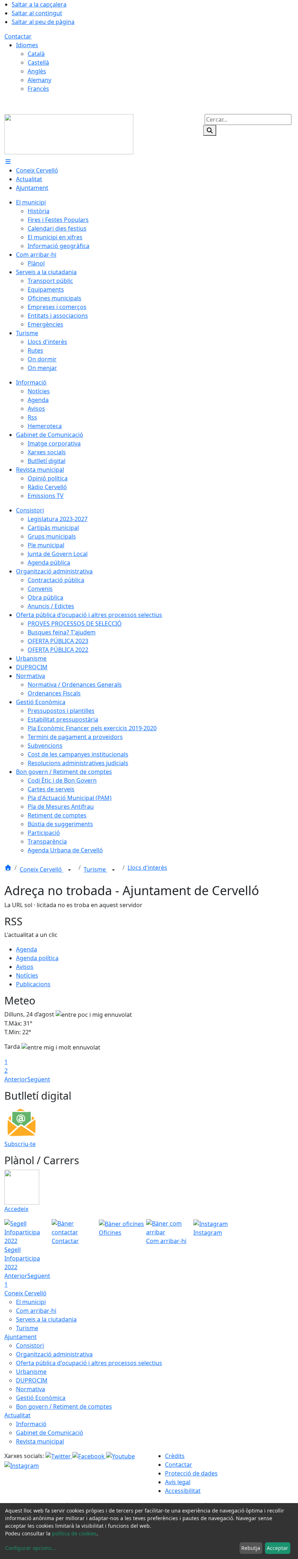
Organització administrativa (54, 1354)
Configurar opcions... (30, 1547)
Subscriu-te (20, 1144)
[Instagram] (21, 1465)
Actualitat (17, 1415)
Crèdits (175, 1456)
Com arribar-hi (36, 1311)
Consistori (30, 1345)
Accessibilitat (183, 1491)
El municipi (31, 1302)
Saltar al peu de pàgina (43, 22)
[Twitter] (58, 1456)
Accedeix (16, 1209)
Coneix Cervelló (41, 869)
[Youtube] (120, 1456)
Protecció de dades (191, 1473)
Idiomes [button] (27, 45)
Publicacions (33, 984)
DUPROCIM (32, 1380)
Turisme (95, 869)
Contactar (18, 36)
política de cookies (74, 1533)
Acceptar (277, 1547)
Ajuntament (20, 1337)
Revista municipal (40, 1441)
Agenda (26, 949)
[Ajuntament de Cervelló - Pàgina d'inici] (68, 134)
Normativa (30, 1389)
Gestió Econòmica (40, 1398)
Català (36, 54)
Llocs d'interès (147, 868)
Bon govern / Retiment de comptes (64, 1406)
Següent (38, 1079)
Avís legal (177, 1482)
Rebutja (250, 1547)
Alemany (39, 80)
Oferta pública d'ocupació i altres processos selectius (89, 1363)
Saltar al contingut (37, 13)
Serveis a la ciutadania (46, 1319)
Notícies (27, 975)
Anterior (15, 1079)
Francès (38, 89)
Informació (31, 1424)
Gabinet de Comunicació (49, 1433)
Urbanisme (31, 1372)
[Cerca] (209, 130)
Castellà (38, 62)
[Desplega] (69, 870)
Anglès (37, 71)
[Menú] (8, 162)
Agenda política (37, 958)
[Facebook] (89, 1456)
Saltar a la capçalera (39, 4)
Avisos (24, 967)
